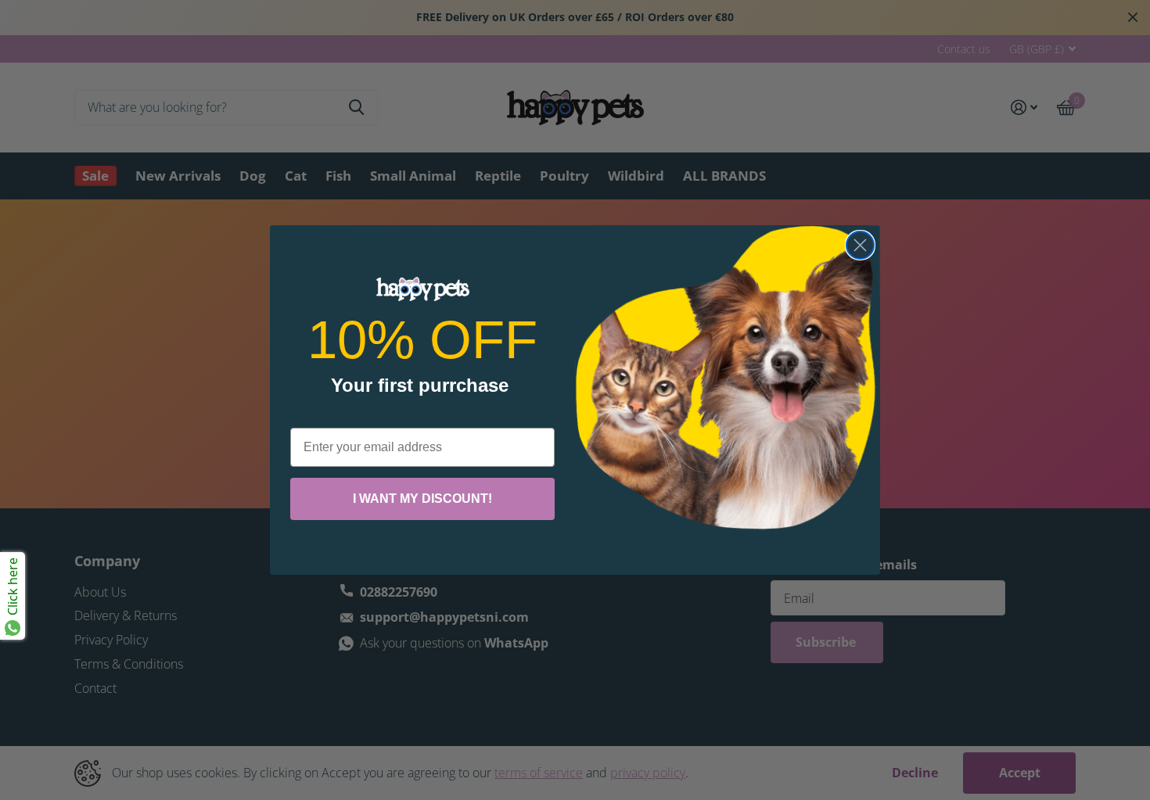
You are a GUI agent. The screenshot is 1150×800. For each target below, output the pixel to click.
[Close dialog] (860, 245)
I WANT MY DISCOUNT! (422, 498)
